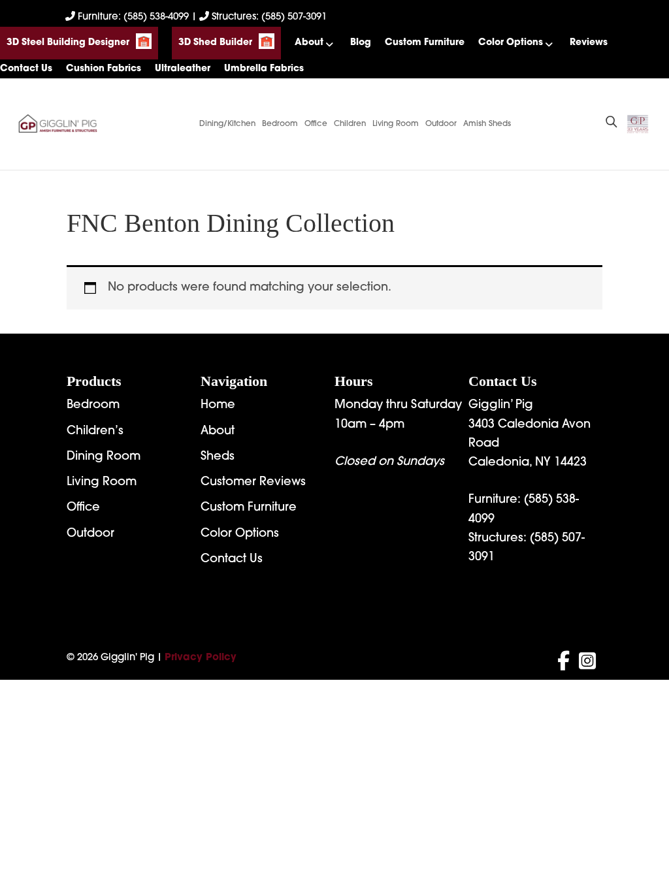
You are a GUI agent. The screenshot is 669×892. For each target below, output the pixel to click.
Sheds (218, 457)
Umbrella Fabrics (264, 69)
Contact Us (26, 69)
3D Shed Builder (215, 43)
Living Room (395, 124)
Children (350, 124)
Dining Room (103, 457)
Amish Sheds (487, 124)
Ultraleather (182, 69)
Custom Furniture (425, 43)
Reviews (589, 43)
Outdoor (441, 124)
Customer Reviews (253, 482)
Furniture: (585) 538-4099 (133, 17)
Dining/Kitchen (227, 124)
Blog (360, 43)
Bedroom (280, 124)
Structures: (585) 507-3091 (268, 17)
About (309, 43)
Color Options (510, 43)
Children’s (95, 432)
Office (315, 124)
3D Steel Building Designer (68, 43)
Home (218, 405)
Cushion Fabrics (103, 69)
